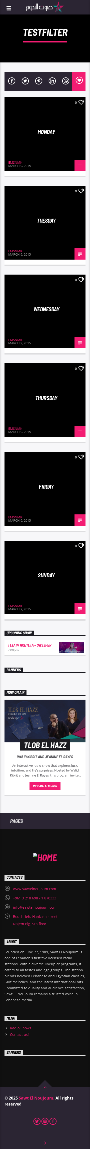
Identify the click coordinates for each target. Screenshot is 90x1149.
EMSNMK (15, 162)
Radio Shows (20, 1028)
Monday (46, 131)
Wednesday (46, 309)
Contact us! (19, 1034)
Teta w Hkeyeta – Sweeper (29, 645)
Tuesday (46, 220)
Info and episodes (45, 786)
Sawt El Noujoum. (36, 1098)
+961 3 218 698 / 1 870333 (34, 898)
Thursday (46, 397)
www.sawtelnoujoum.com (34, 888)
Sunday (46, 575)
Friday (46, 486)
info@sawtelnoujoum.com (34, 907)
